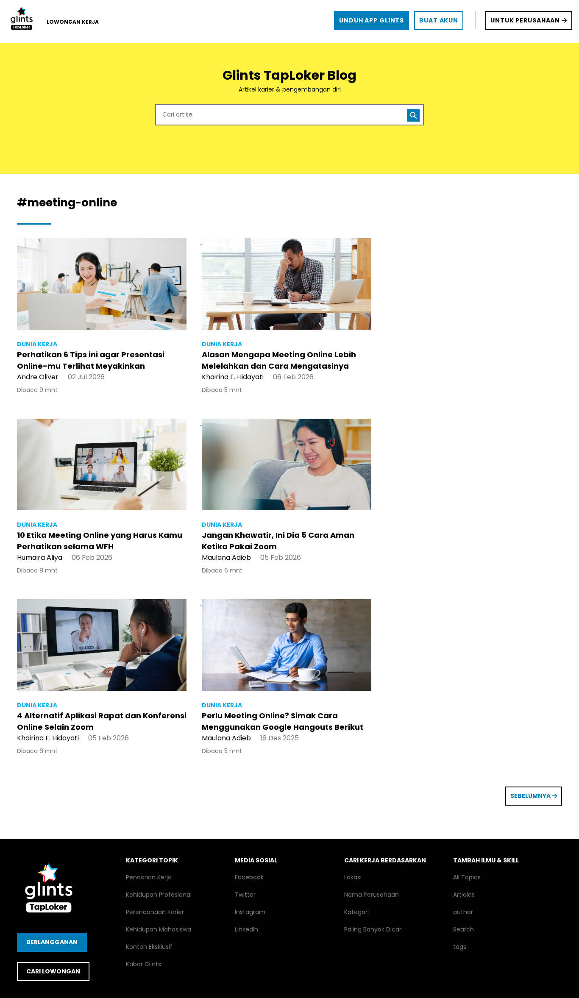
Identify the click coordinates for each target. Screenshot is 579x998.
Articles (464, 894)
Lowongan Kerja (73, 21)
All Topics (467, 877)
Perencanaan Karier (155, 912)
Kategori (356, 912)
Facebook (249, 877)
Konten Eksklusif (149, 946)
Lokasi (353, 877)
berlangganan (52, 942)
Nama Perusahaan (371, 894)
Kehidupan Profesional (159, 894)
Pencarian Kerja (149, 877)
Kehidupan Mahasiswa (158, 929)
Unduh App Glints (371, 20)
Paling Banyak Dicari (373, 929)
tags (459, 946)
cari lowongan (53, 971)
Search (463, 929)
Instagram (250, 912)
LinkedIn (246, 929)
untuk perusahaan (526, 20)
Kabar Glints (143, 964)
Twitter (245, 894)
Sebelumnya (531, 796)
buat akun (438, 20)
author (463, 912)
